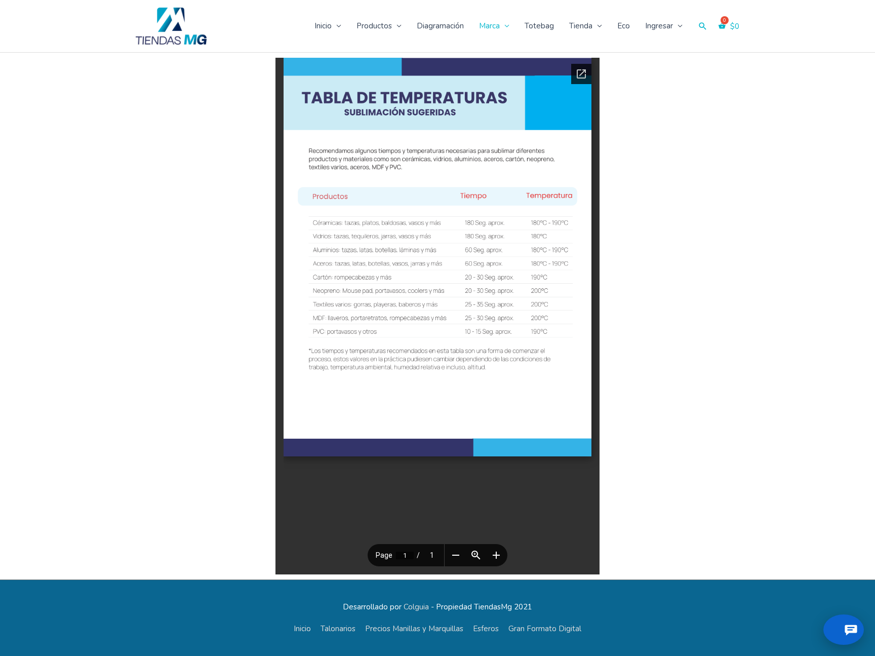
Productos (374, 26)
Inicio (323, 26)
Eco (623, 26)
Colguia (416, 607)
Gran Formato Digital (544, 629)
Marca (489, 26)
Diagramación (440, 26)
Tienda (580, 26)
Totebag (539, 26)
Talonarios (338, 629)
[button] (703, 26)
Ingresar (659, 26)
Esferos (486, 629)
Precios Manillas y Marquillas (414, 629)
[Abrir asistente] (843, 629)
